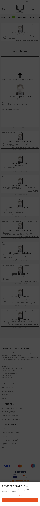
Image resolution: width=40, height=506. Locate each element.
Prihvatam (20, 500)
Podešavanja (20, 495)
